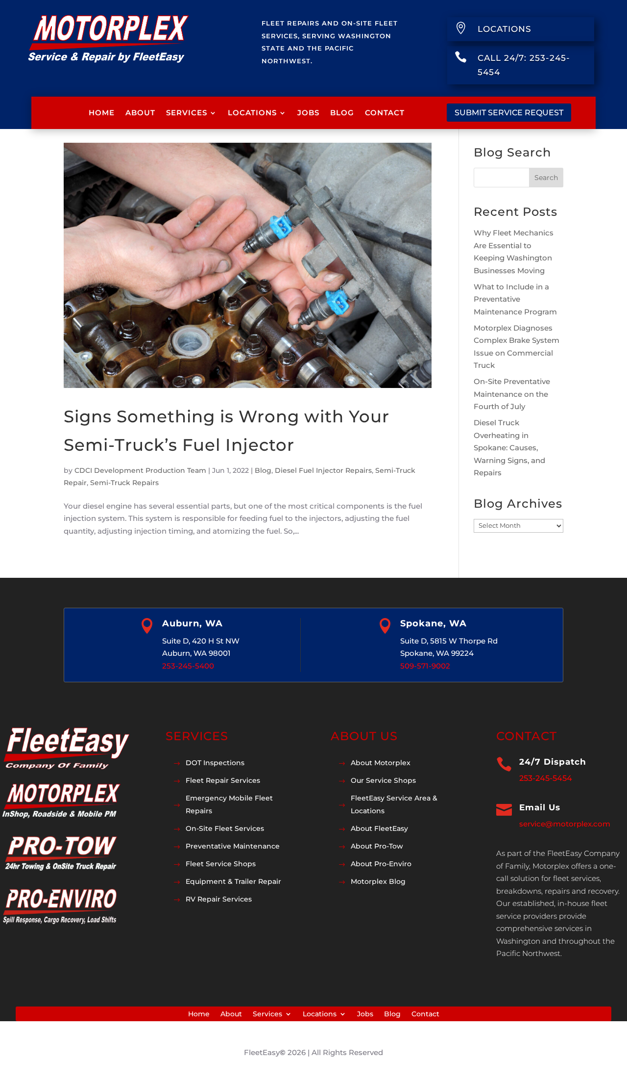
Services (186, 112)
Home (102, 112)
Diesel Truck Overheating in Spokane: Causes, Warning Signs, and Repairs (509, 447)
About (140, 112)
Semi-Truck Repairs (124, 482)
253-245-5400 (188, 666)
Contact (385, 112)
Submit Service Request (509, 112)
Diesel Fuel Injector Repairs (323, 470)
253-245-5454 (545, 778)
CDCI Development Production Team (140, 470)
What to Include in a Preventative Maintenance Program (515, 299)
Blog (342, 112)
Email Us (539, 807)
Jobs (308, 112)
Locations (252, 112)
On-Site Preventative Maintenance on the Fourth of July (512, 394)
